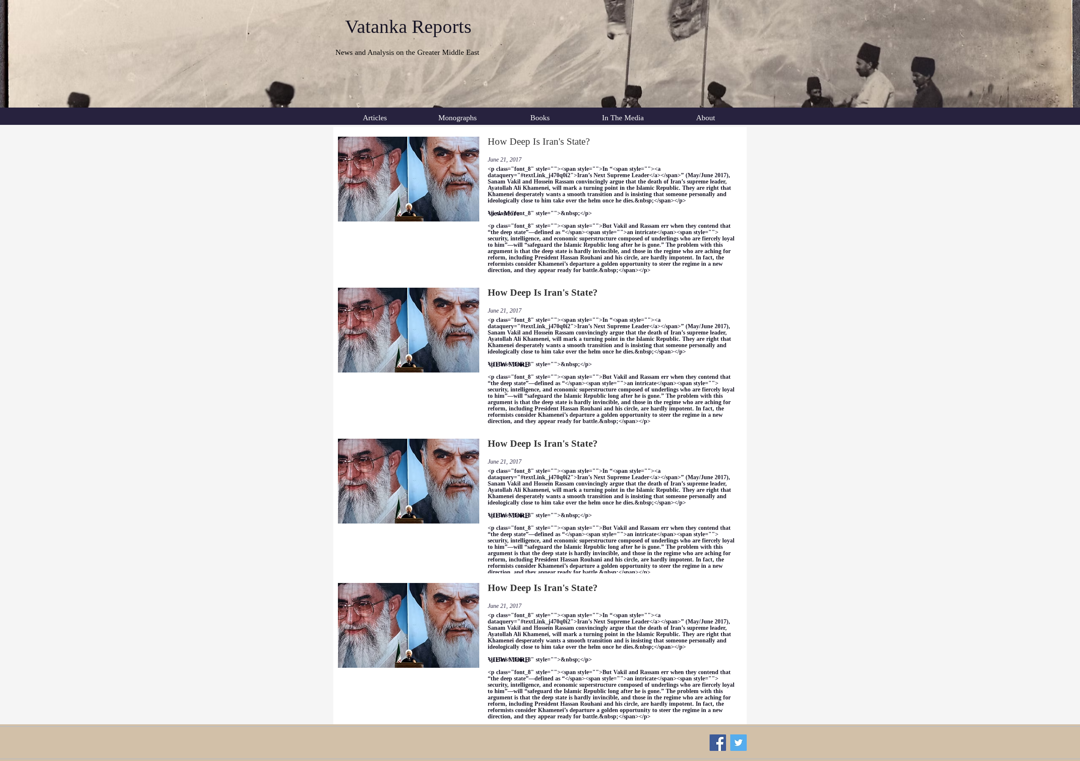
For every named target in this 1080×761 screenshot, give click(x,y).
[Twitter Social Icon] (738, 742)
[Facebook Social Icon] (718, 742)
